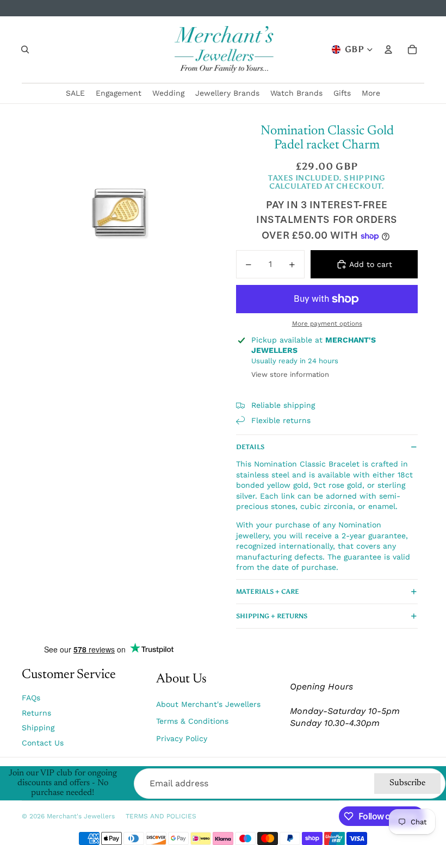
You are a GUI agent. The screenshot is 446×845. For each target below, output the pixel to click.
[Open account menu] (388, 49)
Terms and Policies (161, 816)
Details (250, 447)
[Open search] (25, 49)
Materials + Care (267, 591)
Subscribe (407, 783)
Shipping (38, 727)
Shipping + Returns (271, 616)
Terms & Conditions (192, 721)
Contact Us (43, 742)
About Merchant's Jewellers (208, 704)
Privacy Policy (181, 738)
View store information (290, 374)
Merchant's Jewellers (81, 816)
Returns (36, 713)
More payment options (327, 323)
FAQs (31, 697)
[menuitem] (371, 93)
